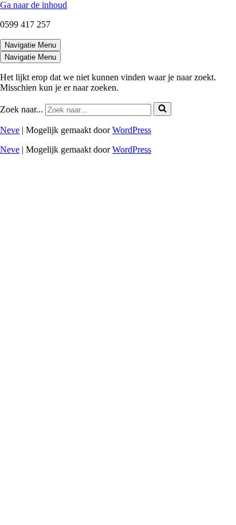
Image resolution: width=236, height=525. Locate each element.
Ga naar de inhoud (33, 5)
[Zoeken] (162, 109)
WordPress (131, 130)
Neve (9, 130)
